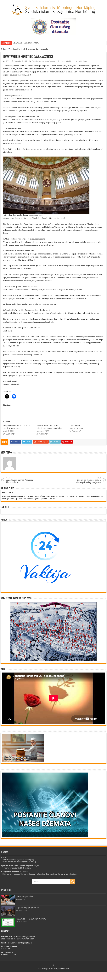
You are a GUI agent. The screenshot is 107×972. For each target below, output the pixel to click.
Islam (47, 61)
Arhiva (41, 61)
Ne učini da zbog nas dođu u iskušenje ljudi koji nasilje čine (88, 480)
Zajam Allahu (75, 425)
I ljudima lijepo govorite (27, 907)
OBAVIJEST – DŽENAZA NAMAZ (26, 43)
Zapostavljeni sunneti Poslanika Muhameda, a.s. (19, 480)
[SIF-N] (53, 9)
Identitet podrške (24, 896)
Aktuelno (12, 49)
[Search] (72, 881)
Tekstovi (52, 61)
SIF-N (7, 61)
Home (4, 49)
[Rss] (54, 965)
